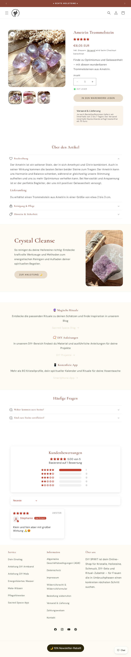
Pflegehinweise (16, 595)
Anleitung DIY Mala (18, 573)
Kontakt (51, 617)
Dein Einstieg (15, 559)
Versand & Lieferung (58, 603)
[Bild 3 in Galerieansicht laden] (43, 97)
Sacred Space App (18, 602)
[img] (21, 513)
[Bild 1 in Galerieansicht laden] (15, 97)
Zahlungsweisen (56, 610)
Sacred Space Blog (64, 327)
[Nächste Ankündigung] (124, 3)
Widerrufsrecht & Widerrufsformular (57, 586)
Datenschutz (54, 570)
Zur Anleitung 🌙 (30, 274)
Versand (91, 50)
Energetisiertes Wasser (21, 581)
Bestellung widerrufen (59, 595)
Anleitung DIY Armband (21, 566)
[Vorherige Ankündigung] (6, 3)
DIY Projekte (63, 355)
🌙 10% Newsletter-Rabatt (65, 648)
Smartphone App (63, 378)
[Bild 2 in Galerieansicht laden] (29, 97)
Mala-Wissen (15, 588)
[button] (6, 12)
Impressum (53, 577)
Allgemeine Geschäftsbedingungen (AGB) (63, 561)
